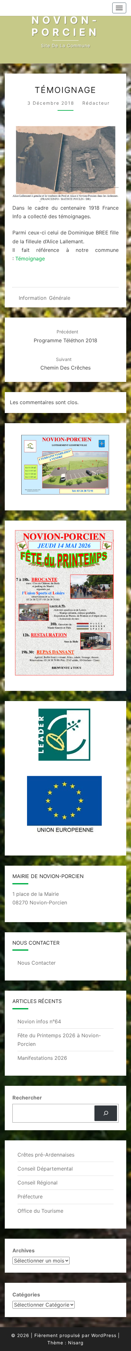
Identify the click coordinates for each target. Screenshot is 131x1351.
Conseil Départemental (45, 1168)
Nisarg (76, 1342)
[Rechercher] (105, 1113)
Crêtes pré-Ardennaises (45, 1154)
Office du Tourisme (40, 1211)
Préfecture (30, 1196)
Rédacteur (96, 103)
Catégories (26, 1294)
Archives (23, 1250)
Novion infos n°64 (39, 1021)
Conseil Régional (37, 1182)
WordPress (103, 1335)
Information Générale (44, 298)
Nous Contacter (36, 963)
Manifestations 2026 (42, 1058)
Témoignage (30, 258)
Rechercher (27, 1097)
